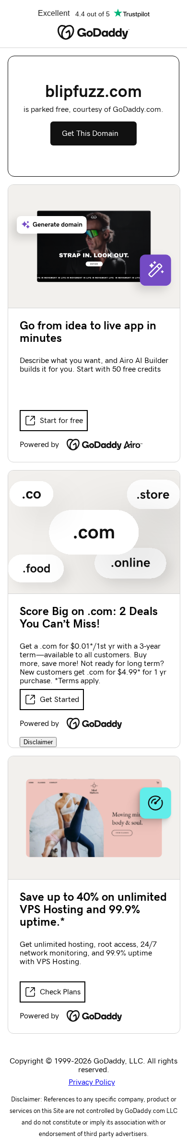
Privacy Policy (92, 1082)
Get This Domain (90, 133)
